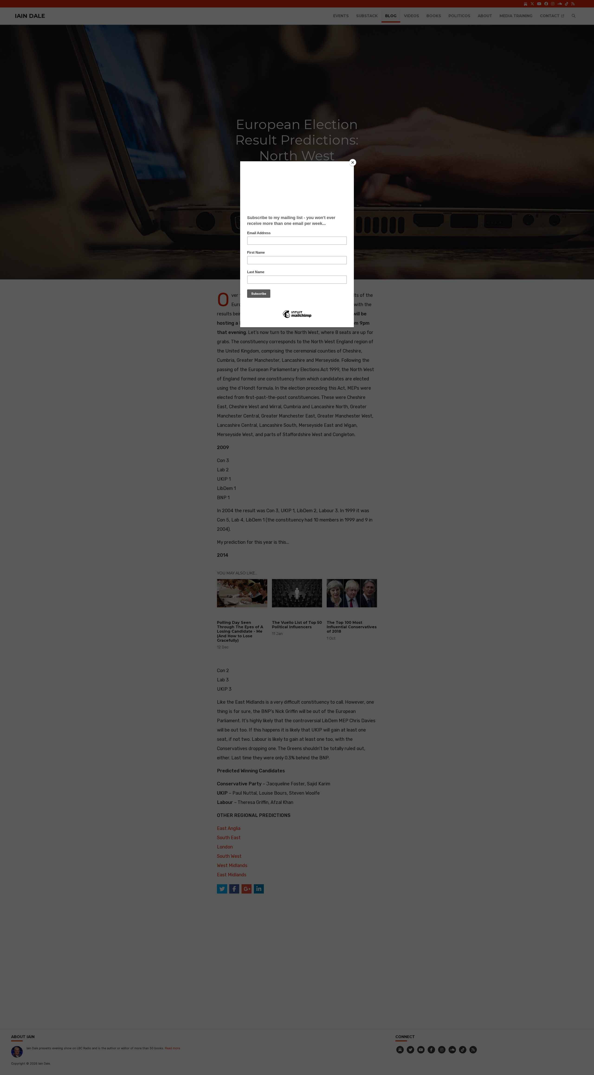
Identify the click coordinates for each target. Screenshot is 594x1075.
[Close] (352, 162)
